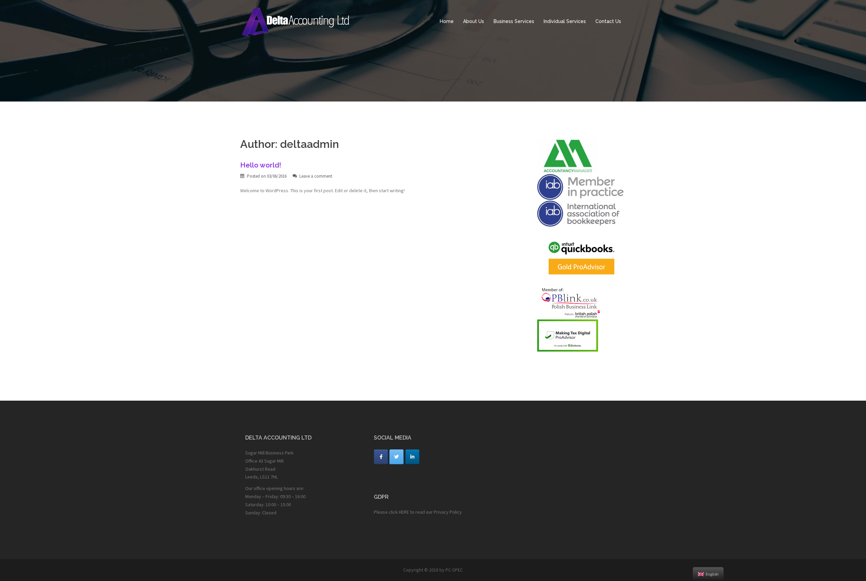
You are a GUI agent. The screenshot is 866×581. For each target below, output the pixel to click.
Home (447, 21)
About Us (473, 21)
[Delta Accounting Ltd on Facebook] (381, 456)
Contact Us (608, 21)
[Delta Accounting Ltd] (301, 21)
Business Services (514, 21)
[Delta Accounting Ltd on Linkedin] (412, 456)
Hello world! (260, 165)
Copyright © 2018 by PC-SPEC (433, 570)
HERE (404, 512)
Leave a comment (315, 176)
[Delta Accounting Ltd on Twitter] (396, 456)
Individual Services (565, 21)
